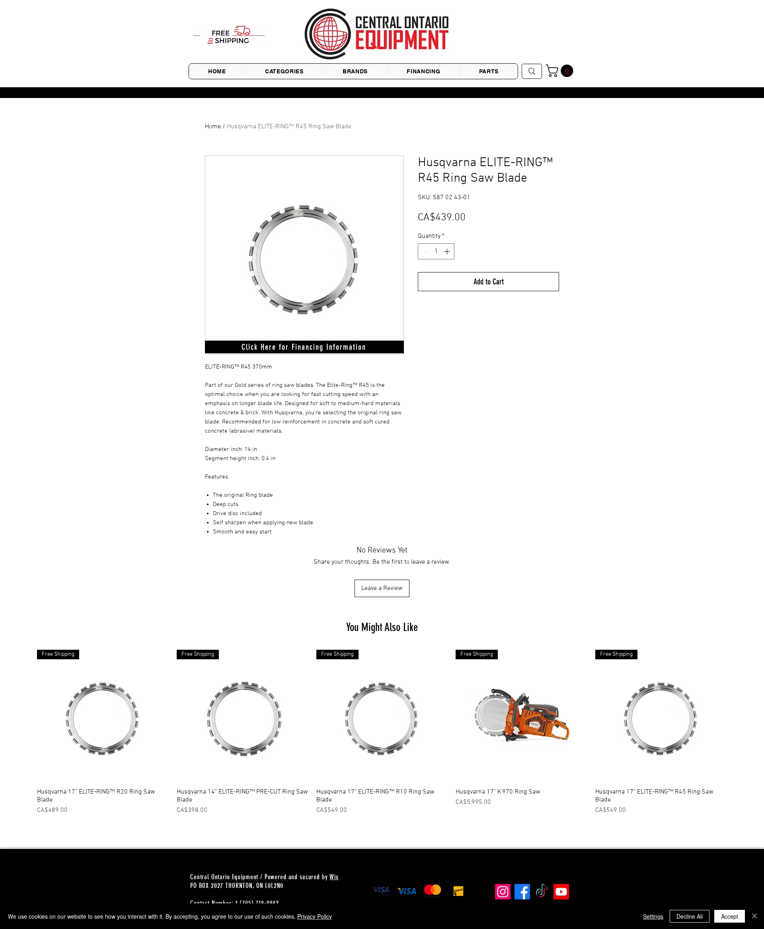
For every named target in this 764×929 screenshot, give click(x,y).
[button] (561, 71)
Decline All (689, 916)
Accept (729, 916)
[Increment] (447, 251)
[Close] (754, 916)
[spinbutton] (436, 251)
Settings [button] (653, 916)
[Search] (532, 71)
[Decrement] (424, 251)
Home (213, 127)
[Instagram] (503, 892)
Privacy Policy (314, 916)
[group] (382, 732)
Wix (334, 877)
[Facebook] (522, 892)
